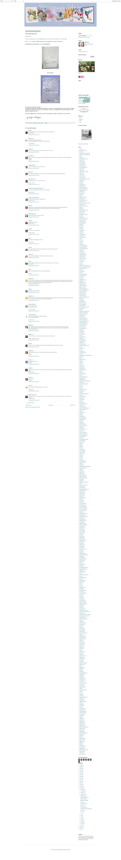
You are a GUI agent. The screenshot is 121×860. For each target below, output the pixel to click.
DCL (80, 270)
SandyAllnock (82, 590)
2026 (81, 765)
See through (81, 600)
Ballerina (81, 191)
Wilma (29, 205)
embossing (81, 316)
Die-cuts (81, 277)
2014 (81, 784)
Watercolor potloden (83, 727)
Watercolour (81, 728)
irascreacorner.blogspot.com (33, 283)
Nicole (80, 120)
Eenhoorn (81, 308)
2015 (81, 782)
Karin (29, 228)
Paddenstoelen (82, 520)
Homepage (51, 405)
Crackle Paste (82, 254)
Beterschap (81, 198)
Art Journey (81, 177)
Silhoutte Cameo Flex (83, 615)
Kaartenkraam (31, 179)
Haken (80, 372)
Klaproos (81, 426)
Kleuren (80, 430)
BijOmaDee (81, 204)
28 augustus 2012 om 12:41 (33, 243)
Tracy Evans (81, 685)
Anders (80, 170)
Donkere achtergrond (83, 297)
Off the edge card (82, 513)
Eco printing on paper (83, 307)
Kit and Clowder (82, 425)
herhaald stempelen (83, 383)
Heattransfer (81, 378)
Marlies (29, 172)
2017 (81, 779)
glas (80, 358)
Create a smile (82, 258)
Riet (29, 269)
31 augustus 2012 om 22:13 (33, 400)
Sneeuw (81, 627)
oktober (82, 792)
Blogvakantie (81, 221)
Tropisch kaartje (82, 690)
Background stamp (83, 188)
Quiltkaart (81, 561)
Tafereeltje (81, 664)
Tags (80, 670)
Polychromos (81, 549)
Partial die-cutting (82, 524)
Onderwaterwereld (82, 516)
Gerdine (30, 254)
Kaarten (80, 412)
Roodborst (81, 581)
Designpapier (82, 275)
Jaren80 (81, 405)
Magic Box (81, 472)
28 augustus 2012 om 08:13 (33, 134)
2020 (81, 774)
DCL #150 (82, 810)
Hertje (80, 386)
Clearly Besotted (82, 247)
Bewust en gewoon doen (84, 203)
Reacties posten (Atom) (35, 407)
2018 (81, 778)
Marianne (30, 155)
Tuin (80, 692)
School (80, 594)
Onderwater (81, 514)
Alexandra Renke (82, 167)
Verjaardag (81, 709)
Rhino (80, 576)
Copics (80, 250)
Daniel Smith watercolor (84, 265)
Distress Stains (82, 291)
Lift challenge (82, 460)
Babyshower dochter (84, 800)
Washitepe (81, 724)
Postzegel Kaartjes (83, 554)
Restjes (80, 570)
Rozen (80, 586)
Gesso (80, 354)
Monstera (81, 493)
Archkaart (81, 174)
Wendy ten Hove (31, 394)
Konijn (80, 445)
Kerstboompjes (82, 418)
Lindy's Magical (82, 467)
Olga (40, 44)
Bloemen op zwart (82, 218)
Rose (80, 584)
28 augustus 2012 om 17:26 (33, 274)
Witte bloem (81, 739)
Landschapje (81, 450)
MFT (80, 483)
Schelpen (81, 591)
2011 (81, 825)
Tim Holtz (81, 684)
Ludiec (80, 470)
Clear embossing (82, 245)
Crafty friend (81, 257)
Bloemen (81, 217)
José (29, 247)
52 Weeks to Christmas (83, 154)
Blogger (68, 849)
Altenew (80, 168)
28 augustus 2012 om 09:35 (33, 168)
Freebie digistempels (83, 345)
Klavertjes (81, 428)
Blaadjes (81, 208)
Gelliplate (81, 351)
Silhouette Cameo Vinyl (83, 611)
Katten (80, 413)
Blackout (81, 213)
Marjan (87, 42)
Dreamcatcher (82, 302)
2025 (81, 766)
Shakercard (81, 604)
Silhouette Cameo (82, 610)
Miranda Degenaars (83, 489)
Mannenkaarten (82, 476)
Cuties (80, 264)
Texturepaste (81, 678)
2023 (81, 769)
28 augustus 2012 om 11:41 (33, 217)
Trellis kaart (81, 687)
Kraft (80, 446)
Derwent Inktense (82, 274)
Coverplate (81, 252)
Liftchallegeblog (41, 38)
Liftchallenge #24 (83, 798)
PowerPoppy (81, 557)
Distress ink (81, 287)
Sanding (81, 588)
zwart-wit (81, 752)
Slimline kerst (82, 623)
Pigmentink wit (82, 540)
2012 (81, 787)
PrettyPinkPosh (82, 559)
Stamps (80, 640)
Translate (87, 37)
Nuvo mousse (82, 510)
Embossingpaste (82, 322)
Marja (29, 343)
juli (81, 813)
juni (81, 815)
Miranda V (30, 296)
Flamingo (81, 338)
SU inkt (80, 660)
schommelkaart (82, 593)
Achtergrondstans (82, 158)
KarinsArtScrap (31, 314)
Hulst (80, 395)
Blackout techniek (82, 214)
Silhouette (81, 608)
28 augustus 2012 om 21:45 (33, 364)
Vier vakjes (81, 714)
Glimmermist (81, 359)
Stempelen (81, 643)
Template (81, 675)
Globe (80, 362)
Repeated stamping (83, 567)
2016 (81, 781)
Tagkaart (81, 668)
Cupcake (81, 260)
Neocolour (81, 502)
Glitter (80, 361)
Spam (80, 634)
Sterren (80, 653)
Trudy (29, 220)
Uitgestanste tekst (82, 697)
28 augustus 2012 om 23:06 (33, 381)
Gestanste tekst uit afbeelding (85, 355)
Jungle (80, 410)
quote (80, 563)
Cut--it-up (81, 261)
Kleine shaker (82, 429)
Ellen (29, 130)
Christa (29, 148)
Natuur (80, 499)
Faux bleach (81, 334)
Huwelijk (81, 398)
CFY (80, 240)
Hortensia (81, 391)
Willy (29, 289)
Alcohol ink (81, 161)
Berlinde (30, 325)
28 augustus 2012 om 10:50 (33, 193)
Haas (80, 371)
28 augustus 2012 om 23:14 (33, 390)
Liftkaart (80, 465)
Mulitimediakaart (83, 803)
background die (82, 187)
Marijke (30, 334)
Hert (80, 385)
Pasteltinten (81, 526)
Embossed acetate (82, 312)
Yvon (80, 122)
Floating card (81, 341)
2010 (81, 827)
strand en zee (82, 655)
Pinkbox (80, 543)
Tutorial (80, 695)
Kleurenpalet (81, 436)
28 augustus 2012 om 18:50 (33, 292)
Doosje (80, 298)
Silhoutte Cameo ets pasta (84, 614)
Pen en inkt (81, 530)
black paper (81, 211)
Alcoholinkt (81, 164)
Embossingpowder (83, 324)
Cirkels (80, 242)
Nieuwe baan (82, 504)
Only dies (81, 517)
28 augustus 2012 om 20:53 (33, 346)
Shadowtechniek (82, 603)
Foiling (80, 342)
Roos (80, 583)
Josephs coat (81, 406)
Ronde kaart (81, 580)
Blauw (80, 215)
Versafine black (82, 712)
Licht (80, 459)
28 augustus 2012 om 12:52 (33, 250)
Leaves (80, 455)
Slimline (80, 621)
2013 (81, 786)
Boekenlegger (82, 223)
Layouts (80, 453)
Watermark (81, 729)
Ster (80, 650)
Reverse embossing (83, 574)
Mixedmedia (81, 492)
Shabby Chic (81, 601)
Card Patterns (82, 234)
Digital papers (82, 282)
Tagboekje (81, 667)
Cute (80, 262)
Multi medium (82, 497)
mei (81, 817)
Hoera (80, 388)
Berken (80, 194)
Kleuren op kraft (82, 432)
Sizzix (80, 620)
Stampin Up (81, 638)
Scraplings (81, 598)
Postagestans (82, 553)
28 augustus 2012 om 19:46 (33, 310)
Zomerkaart (81, 751)
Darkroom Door (82, 268)
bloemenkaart (82, 220)
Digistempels (81, 279)
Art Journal (81, 176)
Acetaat (80, 157)
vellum (80, 707)
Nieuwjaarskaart (82, 506)
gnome (80, 363)
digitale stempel (82, 285)
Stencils (80, 647)
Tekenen (81, 671)
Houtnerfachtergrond (83, 393)
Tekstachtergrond (82, 672)
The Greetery (81, 680)
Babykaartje (81, 184)
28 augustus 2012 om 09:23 (33, 161)
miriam (29, 359)
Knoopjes (81, 442)
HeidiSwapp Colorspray (84, 381)
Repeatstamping (82, 569)
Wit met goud (81, 738)
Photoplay (81, 536)
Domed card (81, 295)
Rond (80, 578)
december (83, 789)
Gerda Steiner (82, 352)
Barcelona (81, 193)
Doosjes (81, 299)
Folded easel (81, 344)
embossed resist (82, 314)
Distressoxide (82, 294)
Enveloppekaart (82, 328)
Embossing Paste (82, 319)
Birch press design (82, 205)
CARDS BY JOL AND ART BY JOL (35, 188)
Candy (80, 231)
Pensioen (81, 533)
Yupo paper (81, 746)
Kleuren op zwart (82, 433)
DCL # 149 (82, 811)
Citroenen (81, 244)
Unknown (30, 278)
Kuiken (80, 447)
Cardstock (81, 235)
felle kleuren (81, 336)
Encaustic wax (82, 326)
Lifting (80, 463)
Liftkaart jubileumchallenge (84, 466)
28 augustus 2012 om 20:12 (33, 330)
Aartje (29, 368)
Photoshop (81, 537)
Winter (80, 737)
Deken (80, 272)
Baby (80, 183)
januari (82, 823)
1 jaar (80, 148)
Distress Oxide (82, 288)
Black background (82, 210)
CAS (80, 238)
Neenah (80, 500)
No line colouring (82, 509)
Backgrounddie (82, 190)
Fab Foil (80, 332)
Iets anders (81, 399)
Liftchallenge (81, 462)
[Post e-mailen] (46, 122)
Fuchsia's (81, 348)
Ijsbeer (80, 400)
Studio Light (81, 658)
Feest (80, 335)
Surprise (81, 661)
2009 (81, 829)
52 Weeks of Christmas (83, 153)
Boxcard (81, 225)
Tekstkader (81, 674)
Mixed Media (81, 490)
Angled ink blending (83, 171)
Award (80, 181)
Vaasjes (80, 698)
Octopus (81, 512)
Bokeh (80, 224)
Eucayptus (81, 331)
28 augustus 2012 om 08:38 (33, 145)
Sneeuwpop (81, 628)
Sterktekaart (81, 651)
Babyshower (81, 185)
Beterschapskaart (82, 200)
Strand (80, 654)
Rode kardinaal (82, 577)
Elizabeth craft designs (83, 311)
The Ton (80, 681)
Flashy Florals (82, 339)
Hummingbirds (82, 396)
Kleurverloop (81, 440)
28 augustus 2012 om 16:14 (33, 257)
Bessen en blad (82, 197)
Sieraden (81, 606)
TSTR (80, 691)
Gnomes (81, 365)
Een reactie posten (30, 402)
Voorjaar (81, 719)
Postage (81, 551)
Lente (80, 456)
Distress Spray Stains (83, 289)
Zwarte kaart (81, 754)
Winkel (80, 735)
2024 (81, 768)
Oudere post (72, 405)
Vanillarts (81, 705)
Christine (30, 350)
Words (80, 744)
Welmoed (30, 138)
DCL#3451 (81, 271)
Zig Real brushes (82, 749)
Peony (80, 534)
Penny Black (81, 531)
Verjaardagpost (82, 711)
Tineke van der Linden (32, 197)
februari (82, 822)
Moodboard (81, 494)
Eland (80, 309)
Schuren (81, 596)
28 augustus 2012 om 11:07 (33, 201)
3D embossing (82, 150)
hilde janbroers (31, 213)
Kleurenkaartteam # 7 (84, 797)
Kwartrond (81, 449)
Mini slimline (81, 487)
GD (80, 349)
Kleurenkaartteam (82, 435)
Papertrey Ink (81, 523)
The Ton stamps (82, 682)
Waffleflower (81, 722)
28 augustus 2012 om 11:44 (33, 225)
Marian (29, 377)
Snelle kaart (81, 630)
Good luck (81, 366)
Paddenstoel (81, 519)
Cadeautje (81, 230)
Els (29, 261)
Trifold (80, 688)
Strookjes (81, 657)
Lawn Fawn (81, 452)
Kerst (80, 415)
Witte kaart (81, 741)
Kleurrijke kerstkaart (83, 439)
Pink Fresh (81, 541)
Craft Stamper (82, 255)
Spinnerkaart (81, 637)
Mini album (81, 486)
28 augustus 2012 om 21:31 (33, 356)
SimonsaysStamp (82, 618)
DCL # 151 (82, 805)
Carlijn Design (82, 237)
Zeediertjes (81, 748)
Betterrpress (81, 201)
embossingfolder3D (83, 321)
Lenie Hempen (31, 304)
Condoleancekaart (82, 248)
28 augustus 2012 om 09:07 (33, 152)
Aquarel (80, 173)
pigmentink (81, 539)
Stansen (81, 641)
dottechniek (81, 301)
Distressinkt (81, 292)
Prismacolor (81, 560)
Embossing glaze (82, 318)
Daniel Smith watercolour (84, 267)
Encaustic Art (81, 325)
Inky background (82, 403)
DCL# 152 (82, 802)
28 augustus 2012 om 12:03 (33, 234)
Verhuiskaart (81, 708)
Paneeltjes (81, 522)
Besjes (80, 195)
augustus (82, 795)
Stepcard (81, 648)
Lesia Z (80, 457)
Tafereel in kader (82, 662)
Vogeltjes (81, 718)
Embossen (81, 315)
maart (82, 820)
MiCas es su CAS (82, 485)
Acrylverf (81, 160)
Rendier (80, 566)
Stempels (81, 644)
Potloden (81, 556)
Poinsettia (81, 546)
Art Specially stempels (83, 178)
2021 (81, 773)
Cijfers (80, 241)
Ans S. (29, 385)
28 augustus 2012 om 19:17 (33, 300)
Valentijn (81, 704)
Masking (81, 479)
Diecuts (80, 278)
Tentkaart (81, 677)
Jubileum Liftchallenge (83, 408)
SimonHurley (81, 617)
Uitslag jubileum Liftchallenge (86, 808)
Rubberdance (82, 587)
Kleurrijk (81, 438)
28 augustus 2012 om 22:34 (33, 373)
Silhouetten (81, 613)
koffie (80, 443)
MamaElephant (82, 475)
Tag (80, 665)
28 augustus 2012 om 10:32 (33, 184)
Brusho (80, 227)
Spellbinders (81, 635)
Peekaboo (81, 529)
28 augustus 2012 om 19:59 (33, 321)
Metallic (80, 480)
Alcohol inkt (81, 163)
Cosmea (81, 251)
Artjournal (81, 180)
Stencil (80, 645)
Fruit (80, 346)
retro (80, 573)
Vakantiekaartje (82, 701)
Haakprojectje (82, 369)
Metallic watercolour (83, 482)
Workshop (81, 745)
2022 (81, 771)
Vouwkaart (81, 721)
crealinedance (31, 165)
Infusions (81, 402)
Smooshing (81, 624)
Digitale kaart (81, 284)
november (83, 790)
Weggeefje (81, 731)
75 (79, 156)
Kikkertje (81, 422)
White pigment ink (82, 732)
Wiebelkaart (81, 734)
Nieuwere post (28, 405)
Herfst (80, 382)
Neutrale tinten (82, 503)
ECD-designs (82, 305)
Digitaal (80, 281)
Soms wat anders (82, 633)
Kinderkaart (81, 423)
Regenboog (81, 564)
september (83, 794)
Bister (80, 207)
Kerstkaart (81, 419)
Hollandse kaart (82, 389)
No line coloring (82, 507)
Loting (80, 469)
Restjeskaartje (82, 571)
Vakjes (80, 702)
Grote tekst (81, 368)
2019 (81, 776)
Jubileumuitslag (82, 409)
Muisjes (80, 496)
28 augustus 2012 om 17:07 (33, 265)
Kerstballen (81, 416)
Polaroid (81, 547)
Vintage (80, 715)
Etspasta (81, 329)
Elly (29, 238)
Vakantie (81, 700)
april (81, 818)
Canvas (80, 232)
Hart (80, 375)
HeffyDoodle (81, 379)
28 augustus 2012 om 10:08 (33, 175)
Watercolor (81, 725)
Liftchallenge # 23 (83, 807)
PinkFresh (81, 544)
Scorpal (80, 597)
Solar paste (81, 631)
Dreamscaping (82, 304)
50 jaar (80, 151)
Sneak (80, 625)
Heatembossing (82, 376)
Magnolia (81, 473)
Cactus (80, 228)
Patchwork (81, 527)
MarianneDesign (82, 477)
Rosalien (81, 119)
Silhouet (81, 607)
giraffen (80, 356)
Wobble (80, 742)
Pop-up (80, 550)
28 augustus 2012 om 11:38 (33, 210)
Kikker (80, 420)
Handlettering (82, 373)
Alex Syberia (81, 166)
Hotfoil (80, 392)
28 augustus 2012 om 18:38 (33, 285)
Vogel (80, 717)
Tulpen (80, 694)
